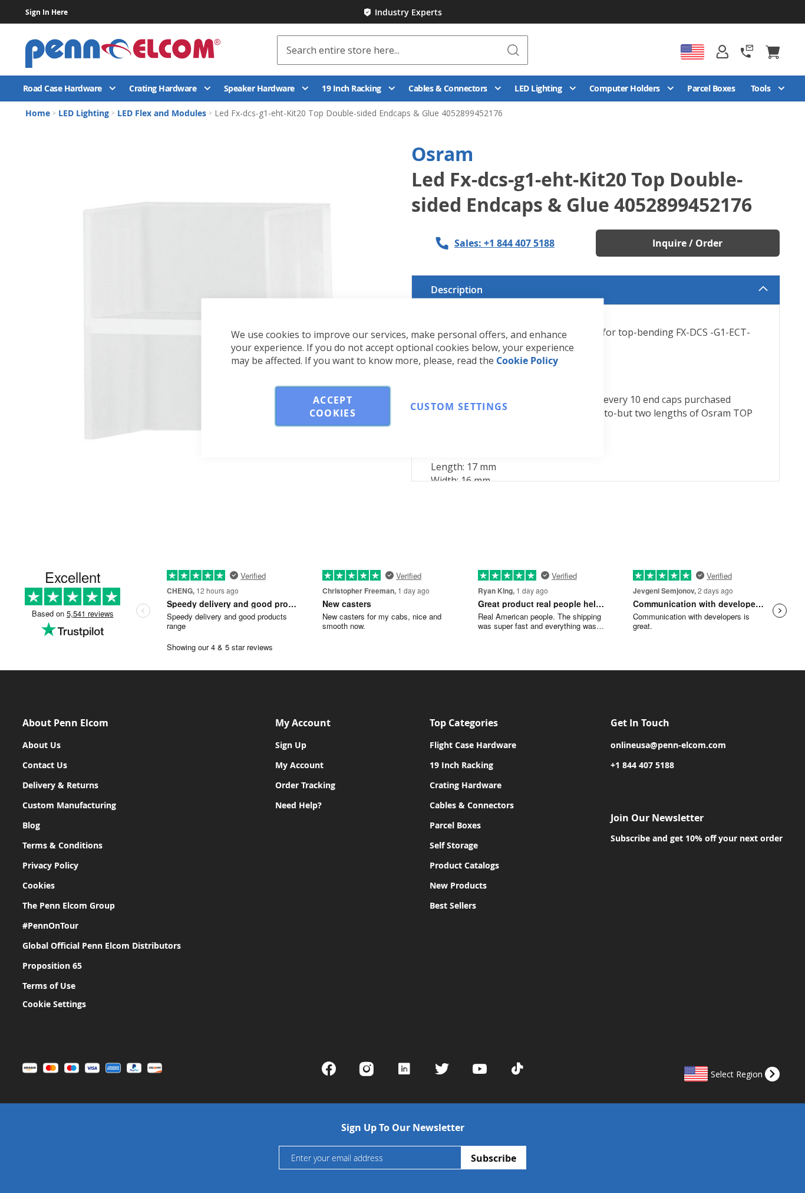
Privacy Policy (50, 865)
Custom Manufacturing (69, 805)
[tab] (722, 51)
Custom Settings (459, 406)
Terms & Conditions (62, 845)
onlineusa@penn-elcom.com (668, 744)
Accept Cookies (332, 406)
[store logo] (151, 51)
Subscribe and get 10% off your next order (697, 838)
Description (457, 289)
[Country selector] (692, 52)
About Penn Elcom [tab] (65, 723)
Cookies (38, 885)
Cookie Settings (54, 1004)
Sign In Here (46, 12)
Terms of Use (48, 985)
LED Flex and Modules (163, 113)
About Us (41, 744)
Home (38, 113)
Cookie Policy (527, 360)
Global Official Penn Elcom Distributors (101, 945)
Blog (31, 825)
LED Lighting (84, 113)
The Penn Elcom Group (68, 905)
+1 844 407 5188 (642, 765)
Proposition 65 (52, 965)
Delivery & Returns (60, 785)
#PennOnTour (50, 925)
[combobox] (403, 50)
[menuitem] (68, 88)
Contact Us (44, 765)
